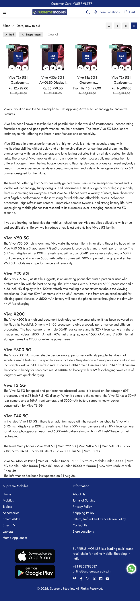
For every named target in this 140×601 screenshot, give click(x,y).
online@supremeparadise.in (91, 571)
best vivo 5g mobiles (47, 222)
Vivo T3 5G (17, 390)
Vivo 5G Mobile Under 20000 (103, 461)
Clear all (53, 34)
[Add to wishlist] (12, 68)
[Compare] (18, 68)
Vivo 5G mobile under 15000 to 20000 (69, 465)
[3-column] (125, 25)
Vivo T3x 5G (21, 451)
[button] (129, 12)
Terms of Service (84, 500)
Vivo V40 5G (112, 446)
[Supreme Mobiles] (49, 12)
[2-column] (117, 25)
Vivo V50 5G (19, 243)
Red (11, 34)
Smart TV (9, 525)
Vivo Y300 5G (19, 355)
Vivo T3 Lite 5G (43, 451)
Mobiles (8, 500)
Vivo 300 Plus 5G (69, 451)
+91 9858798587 (85, 566)
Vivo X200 (17, 319)
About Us (79, 494)
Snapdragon (33, 34)
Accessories (11, 512)
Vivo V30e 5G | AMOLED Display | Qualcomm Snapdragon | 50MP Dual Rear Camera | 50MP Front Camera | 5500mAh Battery (52, 80)
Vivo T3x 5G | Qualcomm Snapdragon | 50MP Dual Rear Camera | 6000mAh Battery (87, 80)
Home (7, 494)
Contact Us (80, 525)
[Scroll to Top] (133, 581)
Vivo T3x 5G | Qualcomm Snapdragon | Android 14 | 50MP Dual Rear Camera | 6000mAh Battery (18, 80)
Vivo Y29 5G (18, 279)
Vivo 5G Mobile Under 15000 (59, 461)
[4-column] (134, 25)
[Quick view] (25, 68)
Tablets (7, 506)
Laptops (8, 531)
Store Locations (83, 531)
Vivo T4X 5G (29, 421)
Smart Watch (11, 519)
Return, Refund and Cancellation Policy (99, 519)
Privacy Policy (82, 506)
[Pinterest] (74, 579)
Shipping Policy (83, 512)
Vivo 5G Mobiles (111, 128)
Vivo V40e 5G (89, 446)
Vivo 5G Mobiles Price (20, 461)
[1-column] (109, 25)
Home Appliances (15, 537)
